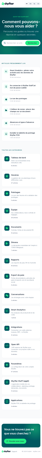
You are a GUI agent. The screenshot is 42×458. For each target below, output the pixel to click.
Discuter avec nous (16, 441)
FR (27, 3)
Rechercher (32, 43)
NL (34, 3)
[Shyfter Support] (8, 3)
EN (30, 3)
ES (38, 3)
